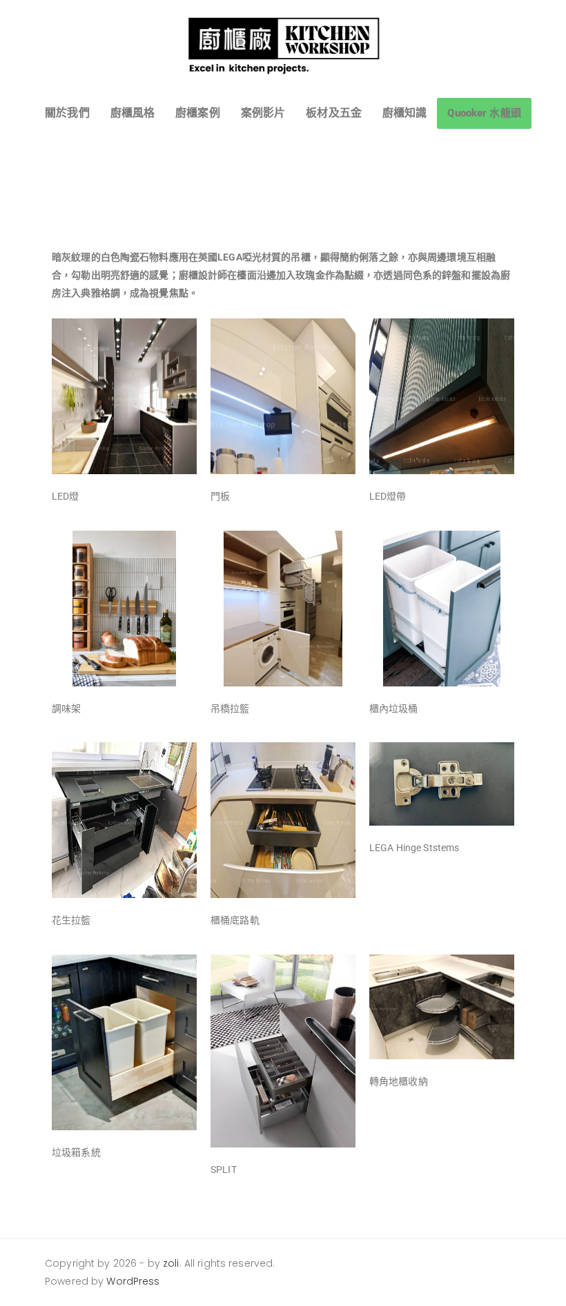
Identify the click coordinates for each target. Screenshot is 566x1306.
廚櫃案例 (197, 112)
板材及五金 (334, 112)
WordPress (132, 1281)
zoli (171, 1263)
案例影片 (263, 112)
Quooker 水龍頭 (483, 113)
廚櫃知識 (404, 112)
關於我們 (67, 112)
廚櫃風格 (132, 112)
